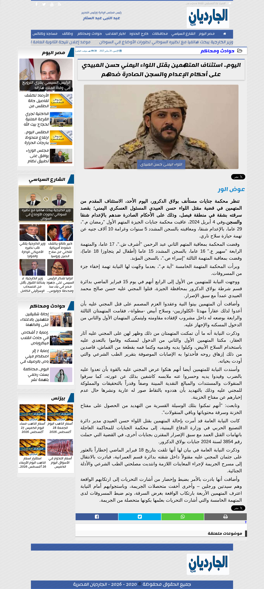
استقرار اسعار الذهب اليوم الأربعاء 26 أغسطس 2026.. (32, 462)
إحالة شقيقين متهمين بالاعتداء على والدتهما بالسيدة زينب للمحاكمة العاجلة (46, 319)
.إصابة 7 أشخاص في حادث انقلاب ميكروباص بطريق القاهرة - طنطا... (47, 338)
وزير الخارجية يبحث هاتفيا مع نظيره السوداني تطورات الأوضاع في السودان (166, 42)
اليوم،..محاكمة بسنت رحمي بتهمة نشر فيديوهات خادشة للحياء (48, 374)
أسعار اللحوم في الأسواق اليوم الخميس (60, 462)
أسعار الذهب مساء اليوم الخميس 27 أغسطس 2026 (32, 427)
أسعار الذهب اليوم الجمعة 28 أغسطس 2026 (60, 427)
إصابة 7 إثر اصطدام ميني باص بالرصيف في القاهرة (46, 356)
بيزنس (58, 398)
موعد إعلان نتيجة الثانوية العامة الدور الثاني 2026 (46, 42)
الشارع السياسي (47, 179)
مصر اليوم (53, 52)
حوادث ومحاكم (217, 51)
